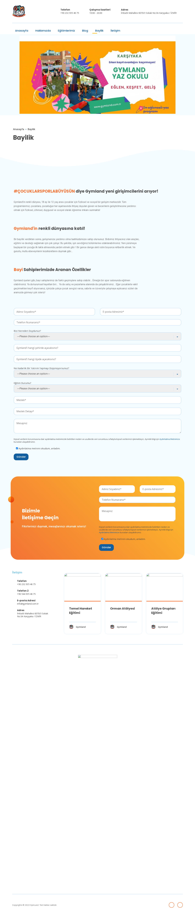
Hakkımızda (43, 30)
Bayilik (98, 30)
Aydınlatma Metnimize (170, 439)
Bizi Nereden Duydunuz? (27, 330)
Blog (84, 30)
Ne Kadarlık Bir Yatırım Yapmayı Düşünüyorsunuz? (41, 368)
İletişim (115, 30)
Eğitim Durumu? (22, 382)
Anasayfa (21, 30)
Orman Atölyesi (122, 608)
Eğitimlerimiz (66, 30)
